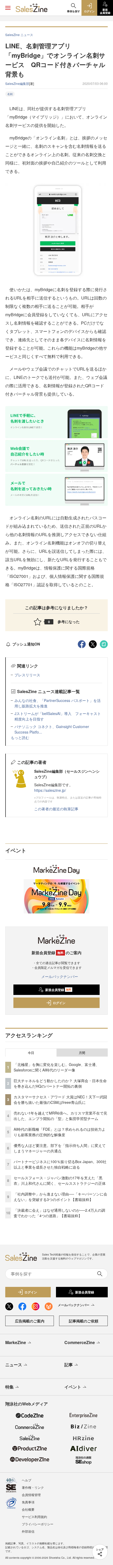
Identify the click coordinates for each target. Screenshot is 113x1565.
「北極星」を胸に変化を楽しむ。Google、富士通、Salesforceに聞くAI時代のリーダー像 (56, 1067)
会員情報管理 (31, 1494)
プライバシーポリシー (37, 1524)
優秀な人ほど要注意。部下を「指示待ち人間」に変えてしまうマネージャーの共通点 (60, 1148)
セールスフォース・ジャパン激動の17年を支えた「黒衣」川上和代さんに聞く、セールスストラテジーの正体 (60, 1180)
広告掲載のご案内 (29, 1320)
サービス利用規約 (34, 1516)
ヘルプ (26, 1480)
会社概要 (28, 1509)
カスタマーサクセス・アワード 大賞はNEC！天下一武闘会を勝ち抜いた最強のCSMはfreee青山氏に (60, 1099)
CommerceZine (79, 1342)
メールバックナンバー (59, 976)
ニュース (13, 1365)
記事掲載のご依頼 (83, 1320)
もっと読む (20, 737)
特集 (9, 1387)
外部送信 (28, 1531)
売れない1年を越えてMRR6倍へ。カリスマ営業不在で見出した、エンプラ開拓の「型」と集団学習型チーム (60, 1115)
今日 (31, 1052)
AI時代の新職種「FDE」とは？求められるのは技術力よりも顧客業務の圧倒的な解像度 (59, 1132)
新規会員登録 (58, 989)
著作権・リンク (33, 1487)
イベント (72, 1387)
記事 (68, 1365)
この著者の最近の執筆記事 (56, 808)
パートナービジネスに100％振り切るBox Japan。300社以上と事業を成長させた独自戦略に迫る (60, 1164)
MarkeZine (15, 1342)
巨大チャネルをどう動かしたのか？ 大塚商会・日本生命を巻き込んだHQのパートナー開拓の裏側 (60, 1083)
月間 (82, 1052)
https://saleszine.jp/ (50, 790)
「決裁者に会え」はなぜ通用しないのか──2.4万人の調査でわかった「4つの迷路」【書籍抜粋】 (59, 1213)
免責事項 (28, 1502)
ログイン (59, 1002)
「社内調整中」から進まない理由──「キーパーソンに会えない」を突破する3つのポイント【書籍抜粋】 (60, 1196)
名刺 (10, 94)
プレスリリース (27, 674)
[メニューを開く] (8, 8)
